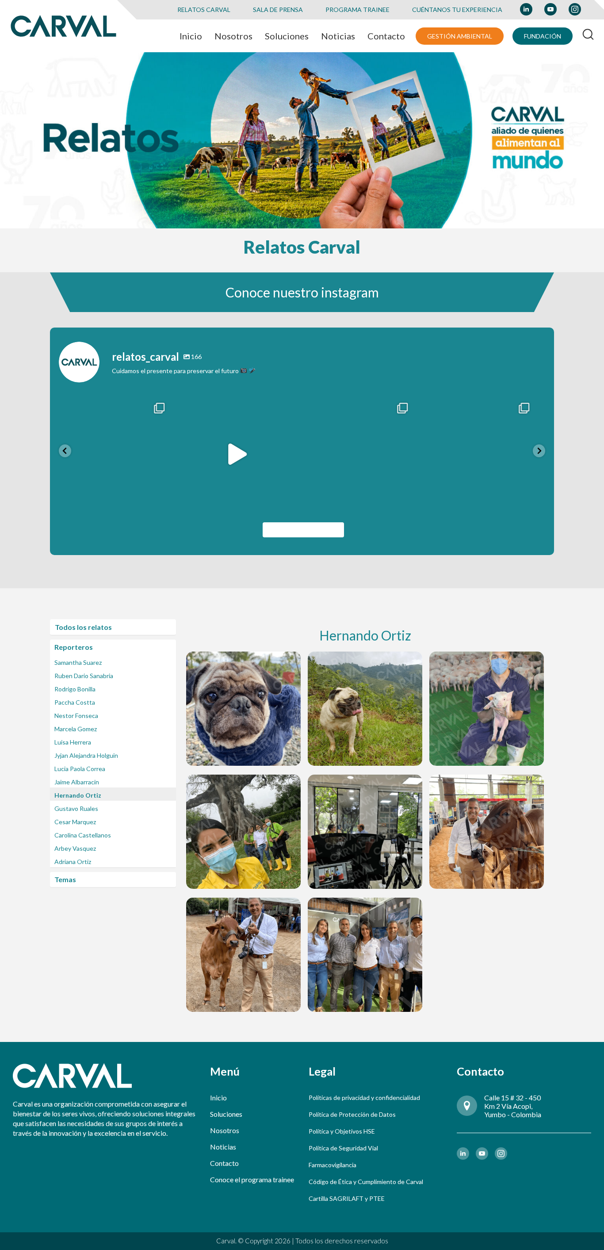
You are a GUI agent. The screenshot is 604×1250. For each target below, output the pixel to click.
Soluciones (226, 1114)
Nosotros (224, 1130)
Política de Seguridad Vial (343, 1148)
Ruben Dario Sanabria (83, 675)
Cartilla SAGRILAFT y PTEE (347, 1198)
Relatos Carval (203, 9)
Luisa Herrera (72, 742)
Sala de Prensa (278, 9)
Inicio (218, 1097)
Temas (65, 879)
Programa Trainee (357, 9)
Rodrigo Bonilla (75, 689)
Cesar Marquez (75, 822)
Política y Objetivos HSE (342, 1131)
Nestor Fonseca (76, 715)
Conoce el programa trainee (252, 1179)
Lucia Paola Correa (79, 768)
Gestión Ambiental (459, 36)
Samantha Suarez (78, 662)
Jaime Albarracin (76, 782)
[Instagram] (167, 499)
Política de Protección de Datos (352, 1114)
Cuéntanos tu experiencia (457, 9)
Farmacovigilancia (332, 1165)
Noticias (223, 1146)
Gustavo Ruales (76, 808)
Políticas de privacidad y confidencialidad (364, 1097)
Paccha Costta (74, 702)
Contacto (224, 1163)
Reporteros (73, 647)
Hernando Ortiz (77, 795)
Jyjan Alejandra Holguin (86, 755)
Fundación (542, 36)
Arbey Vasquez (75, 848)
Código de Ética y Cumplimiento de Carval (366, 1181)
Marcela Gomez (75, 729)
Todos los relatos (83, 627)
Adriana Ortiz (72, 861)
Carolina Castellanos (82, 835)
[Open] (119, 453)
